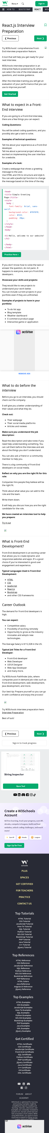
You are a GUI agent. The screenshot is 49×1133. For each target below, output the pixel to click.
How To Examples (23, 1010)
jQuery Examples (23, 1031)
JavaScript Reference (23, 965)
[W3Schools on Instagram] (31, 795)
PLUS (24, 870)
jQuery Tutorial (24, 947)
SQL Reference (23, 968)
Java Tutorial (24, 942)
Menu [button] (14, 3)
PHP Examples (23, 1023)
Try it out (6, 522)
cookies (17, 1119)
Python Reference (23, 971)
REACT (37, 9)
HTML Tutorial (24, 918)
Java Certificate (24, 1065)
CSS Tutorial (24, 921)
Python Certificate (24, 1057)
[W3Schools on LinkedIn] (19, 795)
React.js (11, 589)
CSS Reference (23, 963)
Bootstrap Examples (23, 1020)
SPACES (24, 877)
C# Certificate (24, 1070)
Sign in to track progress (24, 742)
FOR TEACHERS (24, 890)
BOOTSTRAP (24, 9)
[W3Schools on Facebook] (27, 795)
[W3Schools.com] (24, 864)
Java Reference (23, 984)
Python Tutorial (24, 931)
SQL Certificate (24, 1054)
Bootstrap (12, 592)
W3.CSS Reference (23, 973)
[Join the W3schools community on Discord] (23, 795)
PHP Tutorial (24, 939)
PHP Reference (23, 978)
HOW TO (11, 9)
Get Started (10, 94)
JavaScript (12, 586)
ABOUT (28, 1094)
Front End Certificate (24, 1052)
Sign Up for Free (14, 845)
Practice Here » (11, 254)
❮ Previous (10, 38)
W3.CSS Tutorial (24, 934)
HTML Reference (23, 960)
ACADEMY (23, 1098)
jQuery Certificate (24, 1062)
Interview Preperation (13, 712)
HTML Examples (23, 1002)
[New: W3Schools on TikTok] (34, 795)
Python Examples (23, 1015)
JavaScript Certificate (24, 1049)
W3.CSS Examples (23, 1018)
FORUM (19, 1094)
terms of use (32, 1118)
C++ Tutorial (24, 944)
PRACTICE (24, 897)
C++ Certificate (24, 1067)
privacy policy (29, 1119)
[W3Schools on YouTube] (15, 795)
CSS (9, 582)
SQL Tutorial (24, 929)
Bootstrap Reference (23, 976)
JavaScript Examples (23, 1007)
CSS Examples (23, 1004)
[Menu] (3, 9)
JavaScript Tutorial (24, 923)
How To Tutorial (24, 926)
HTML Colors (23, 981)
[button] (23, 3)
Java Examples (23, 1025)
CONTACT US (24, 903)
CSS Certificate (24, 1046)
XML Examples (23, 1028)
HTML (10, 579)
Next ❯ (40, 38)
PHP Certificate (24, 1059)
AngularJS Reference (23, 986)
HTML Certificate (24, 1044)
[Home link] (5, 3)
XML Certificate (24, 1072)
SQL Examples (23, 1012)
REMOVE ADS (24, 373)
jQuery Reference (23, 989)
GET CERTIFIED (24, 883)
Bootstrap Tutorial (24, 937)
